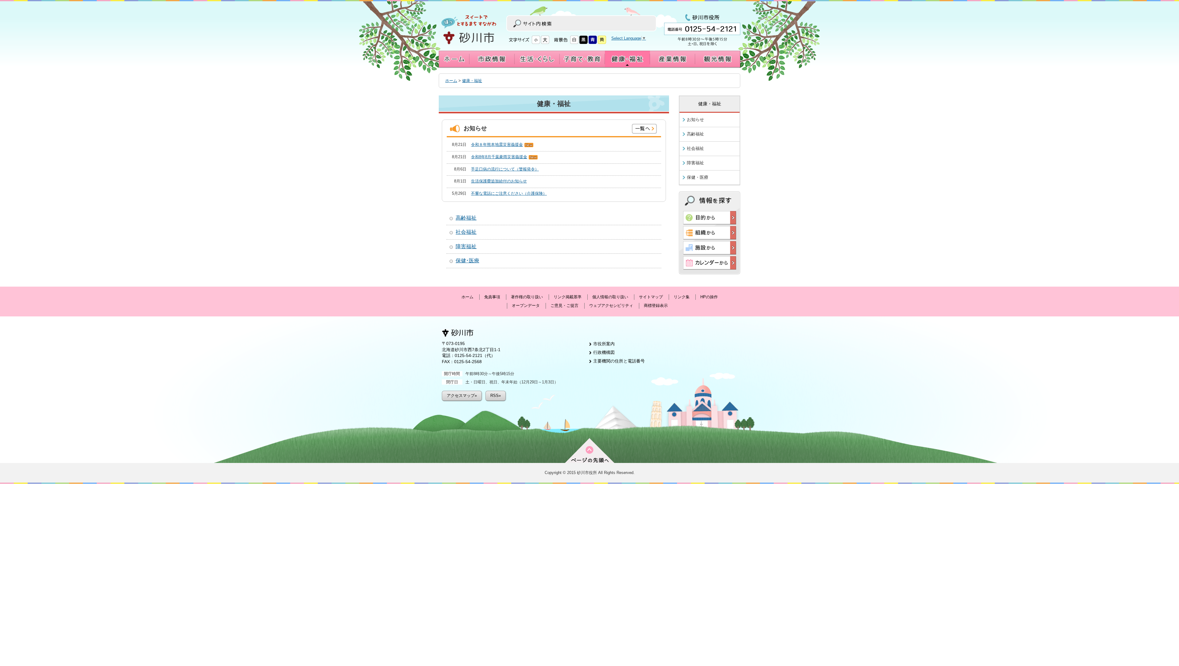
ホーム (451, 80)
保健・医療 (697, 177)
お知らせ (695, 119)
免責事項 (492, 297)
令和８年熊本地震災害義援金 (497, 144)
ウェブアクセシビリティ (611, 305)
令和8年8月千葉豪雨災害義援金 (499, 157)
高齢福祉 (466, 218)
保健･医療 (467, 261)
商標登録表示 (656, 305)
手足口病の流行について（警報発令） (505, 169)
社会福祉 (466, 232)
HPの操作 (709, 297)
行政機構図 (604, 352)
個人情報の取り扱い (610, 297)
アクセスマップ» (462, 395)
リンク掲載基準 (568, 297)
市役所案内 (604, 343)
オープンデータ (526, 305)
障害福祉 (466, 246)
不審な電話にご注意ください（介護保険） (509, 193)
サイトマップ (651, 297)
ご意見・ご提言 (564, 305)
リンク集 (682, 297)
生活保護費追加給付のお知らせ (499, 181)
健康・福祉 (472, 80)
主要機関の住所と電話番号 (619, 360)
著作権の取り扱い (527, 297)
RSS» (495, 395)
